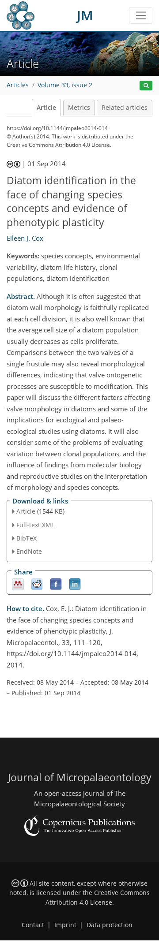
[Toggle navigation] (140, 15)
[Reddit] (37, 584)
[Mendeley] (18, 584)
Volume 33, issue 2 (65, 85)
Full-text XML (35, 525)
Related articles (125, 108)
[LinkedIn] (75, 584)
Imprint (65, 925)
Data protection (109, 925)
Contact (33, 925)
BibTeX (26, 538)
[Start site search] (146, 86)
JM (85, 15)
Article (46, 108)
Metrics (79, 108)
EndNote (29, 551)
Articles (18, 85)
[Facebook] (56, 584)
